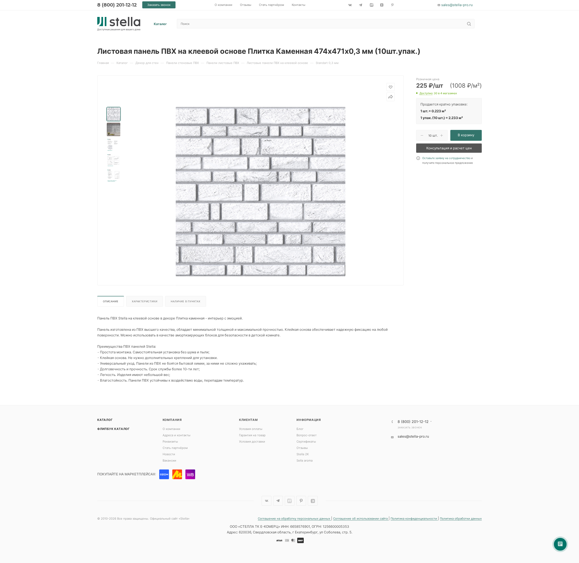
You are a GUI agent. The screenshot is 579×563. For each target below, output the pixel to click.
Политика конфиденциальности (414, 518)
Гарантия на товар (252, 435)
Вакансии (169, 460)
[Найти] (469, 23)
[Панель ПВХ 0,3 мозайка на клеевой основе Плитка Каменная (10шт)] (260, 191)
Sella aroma (305, 460)
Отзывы (302, 448)
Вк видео (313, 501)
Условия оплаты (250, 429)
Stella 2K (303, 454)
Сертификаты (306, 441)
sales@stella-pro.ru (457, 5)
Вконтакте (266, 501)
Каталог (105, 420)
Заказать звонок (410, 427)
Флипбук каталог (113, 429)
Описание (110, 301)
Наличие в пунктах (185, 301)
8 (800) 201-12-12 (117, 5)
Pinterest (301, 501)
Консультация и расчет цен (449, 148)
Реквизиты (170, 441)
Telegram (278, 501)
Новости (169, 454)
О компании (171, 429)
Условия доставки (252, 441)
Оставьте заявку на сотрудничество (446, 158)
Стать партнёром (175, 448)
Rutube (289, 501)
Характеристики (144, 301)
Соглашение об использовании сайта (361, 518)
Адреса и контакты (176, 435)
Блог (300, 429)
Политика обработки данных (461, 518)
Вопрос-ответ (307, 435)
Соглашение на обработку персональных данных (294, 518)
